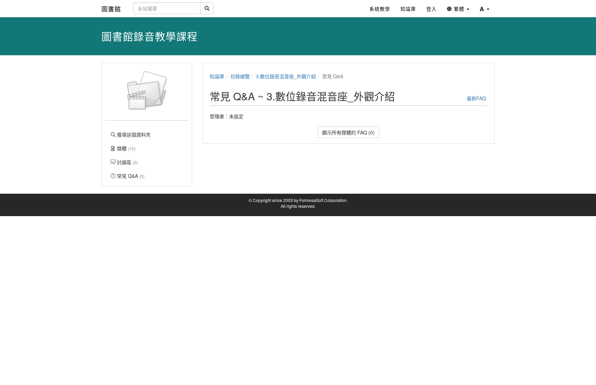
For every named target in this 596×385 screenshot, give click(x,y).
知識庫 (217, 76)
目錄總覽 (240, 76)
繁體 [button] (459, 8)
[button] (485, 8)
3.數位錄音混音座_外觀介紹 (286, 76)
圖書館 (111, 8)
